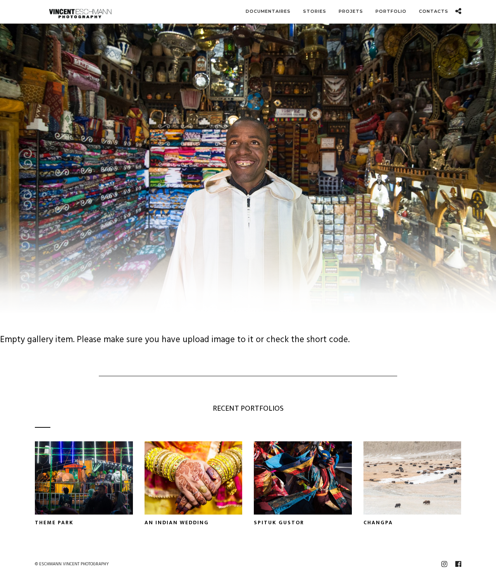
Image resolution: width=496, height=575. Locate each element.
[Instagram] (444, 564)
